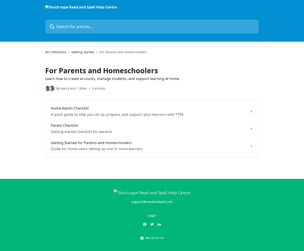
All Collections (55, 52)
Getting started (82, 52)
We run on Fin (154, 238)
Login (152, 215)
